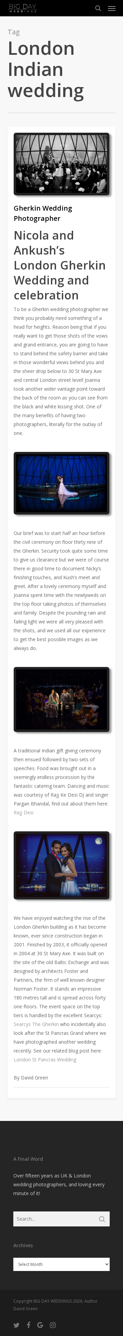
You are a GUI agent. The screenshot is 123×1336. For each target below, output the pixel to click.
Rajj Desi (23, 812)
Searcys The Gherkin (36, 1024)
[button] (111, 8)
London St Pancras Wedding (45, 1059)
